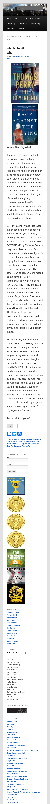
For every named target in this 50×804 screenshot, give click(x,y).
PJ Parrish (10, 638)
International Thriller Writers (17, 758)
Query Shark (11, 787)
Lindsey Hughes (12, 630)
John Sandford (12, 441)
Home (9, 18)
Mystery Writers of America (17, 771)
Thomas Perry (27, 446)
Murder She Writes (13, 766)
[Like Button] (10, 426)
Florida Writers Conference (16, 745)
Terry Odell (11, 636)
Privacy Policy (35, 23)
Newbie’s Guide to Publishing (17, 779)
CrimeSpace (11, 727)
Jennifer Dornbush (13, 625)
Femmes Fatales (13, 740)
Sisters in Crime (12, 794)
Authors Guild (12, 721)
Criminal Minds (12, 732)
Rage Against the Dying (26, 444)
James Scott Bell (13, 612)
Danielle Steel (19, 439)
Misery (33, 441)
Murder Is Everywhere (15, 763)
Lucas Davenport (24, 441)
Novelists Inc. (12, 781)
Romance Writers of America (17, 789)
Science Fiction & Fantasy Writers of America (23, 792)
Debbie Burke (12, 617)
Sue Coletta (11, 620)
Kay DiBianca (12, 623)
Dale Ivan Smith (12, 641)
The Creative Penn (13, 800)
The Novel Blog (12, 802)
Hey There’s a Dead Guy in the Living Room (22, 750)
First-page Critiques (33, 18)
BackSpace (11, 724)
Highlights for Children (32, 439)
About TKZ (19, 18)
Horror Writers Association (16, 753)
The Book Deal (12, 797)
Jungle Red (11, 761)
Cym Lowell (11, 734)
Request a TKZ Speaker (15, 28)
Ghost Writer (11, 748)
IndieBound (11, 755)
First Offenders (12, 742)
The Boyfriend (16, 446)
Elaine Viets (11, 643)
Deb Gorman (11, 628)
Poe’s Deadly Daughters (15, 784)
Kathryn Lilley (12, 633)
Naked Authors (12, 774)
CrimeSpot (10, 729)
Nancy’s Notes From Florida (17, 776)
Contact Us (23, 23)
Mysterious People (13, 768)
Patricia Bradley (12, 615)
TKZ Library (11, 23)
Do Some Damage (13, 737)
